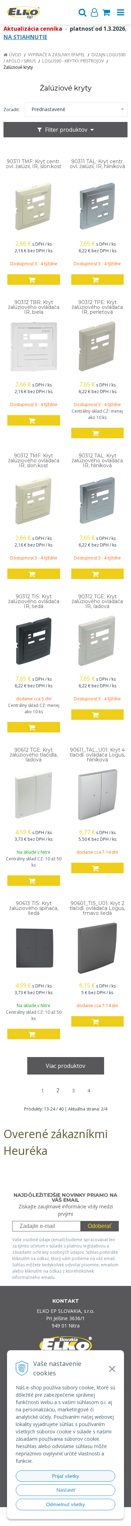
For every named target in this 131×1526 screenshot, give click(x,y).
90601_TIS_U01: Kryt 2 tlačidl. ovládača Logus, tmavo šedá (97, 908)
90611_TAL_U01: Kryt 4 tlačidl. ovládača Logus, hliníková (97, 754)
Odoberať (99, 1226)
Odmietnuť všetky (65, 1504)
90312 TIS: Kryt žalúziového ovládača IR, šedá (33, 601)
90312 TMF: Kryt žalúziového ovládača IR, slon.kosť (33, 460)
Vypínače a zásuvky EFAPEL (56, 55)
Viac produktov (65, 1066)
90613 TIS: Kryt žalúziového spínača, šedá (33, 908)
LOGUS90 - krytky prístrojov (73, 61)
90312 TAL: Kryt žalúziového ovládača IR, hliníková (97, 460)
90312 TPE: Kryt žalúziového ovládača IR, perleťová (97, 307)
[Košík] (106, 12)
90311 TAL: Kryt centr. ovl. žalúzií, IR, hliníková (97, 164)
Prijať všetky (65, 1476)
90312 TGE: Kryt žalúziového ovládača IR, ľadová (97, 601)
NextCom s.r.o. (79, 1519)
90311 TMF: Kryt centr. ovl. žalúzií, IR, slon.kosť (33, 164)
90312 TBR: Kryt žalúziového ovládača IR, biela (33, 307)
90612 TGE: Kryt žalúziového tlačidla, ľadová (34, 754)
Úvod (15, 55)
